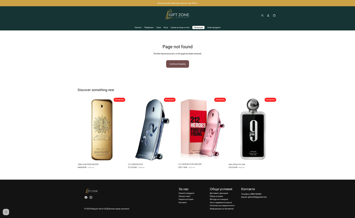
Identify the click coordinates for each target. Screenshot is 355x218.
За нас (184, 189)
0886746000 (255, 194)
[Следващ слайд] (223, 129)
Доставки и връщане (219, 193)
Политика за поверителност (222, 205)
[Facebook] (86, 197)
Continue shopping (177, 64)
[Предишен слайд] (182, 129)
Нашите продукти (186, 193)
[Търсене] (262, 15)
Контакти (183, 202)
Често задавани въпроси (221, 202)
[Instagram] (90, 197)
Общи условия (216, 196)
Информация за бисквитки (222, 209)
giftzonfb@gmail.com (257, 197)
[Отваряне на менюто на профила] (268, 15)
